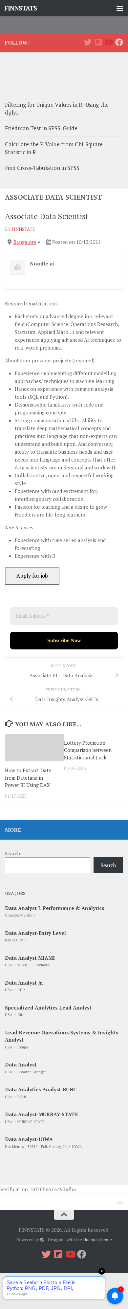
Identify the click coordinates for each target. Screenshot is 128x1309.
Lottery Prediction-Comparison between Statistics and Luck (88, 750)
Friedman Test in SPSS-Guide (41, 128)
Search (12, 853)
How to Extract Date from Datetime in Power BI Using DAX (28, 777)
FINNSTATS (20, 8)
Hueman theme (97, 1240)
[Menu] (120, 8)
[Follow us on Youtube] (109, 42)
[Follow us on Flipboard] (98, 42)
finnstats (23, 229)
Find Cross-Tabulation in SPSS (42, 168)
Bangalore (24, 242)
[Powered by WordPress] (42, 1240)
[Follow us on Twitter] (88, 42)
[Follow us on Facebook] (119, 42)
